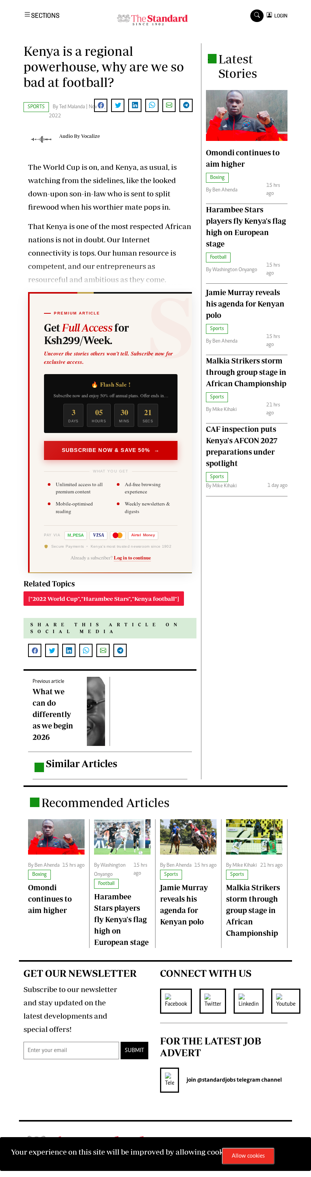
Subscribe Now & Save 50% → (111, 450)
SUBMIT (134, 1050)
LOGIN (279, 16)
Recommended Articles (105, 802)
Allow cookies (248, 1156)
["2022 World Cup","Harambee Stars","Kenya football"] (103, 598)
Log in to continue (132, 557)
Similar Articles (81, 763)
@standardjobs (216, 1080)
